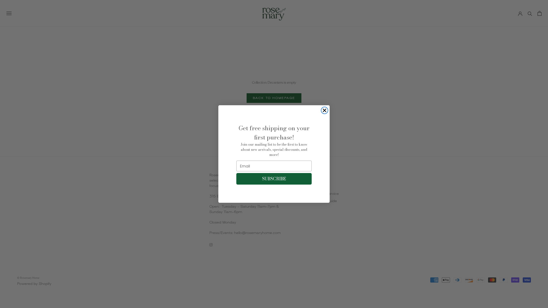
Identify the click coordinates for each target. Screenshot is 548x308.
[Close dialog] (324, 110)
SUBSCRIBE (274, 178)
